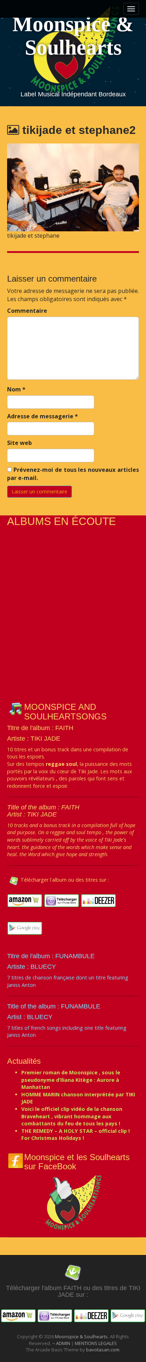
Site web (19, 443)
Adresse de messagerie (42, 416)
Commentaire (27, 311)
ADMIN (63, 1343)
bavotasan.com (102, 1349)
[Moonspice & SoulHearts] (73, 1201)
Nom (16, 389)
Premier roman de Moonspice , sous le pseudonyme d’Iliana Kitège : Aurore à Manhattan (70, 1079)
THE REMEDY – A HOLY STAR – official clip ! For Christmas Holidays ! (75, 1135)
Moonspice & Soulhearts (73, 35)
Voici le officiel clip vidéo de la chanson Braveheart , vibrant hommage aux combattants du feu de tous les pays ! (71, 1116)
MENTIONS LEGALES (96, 1343)
